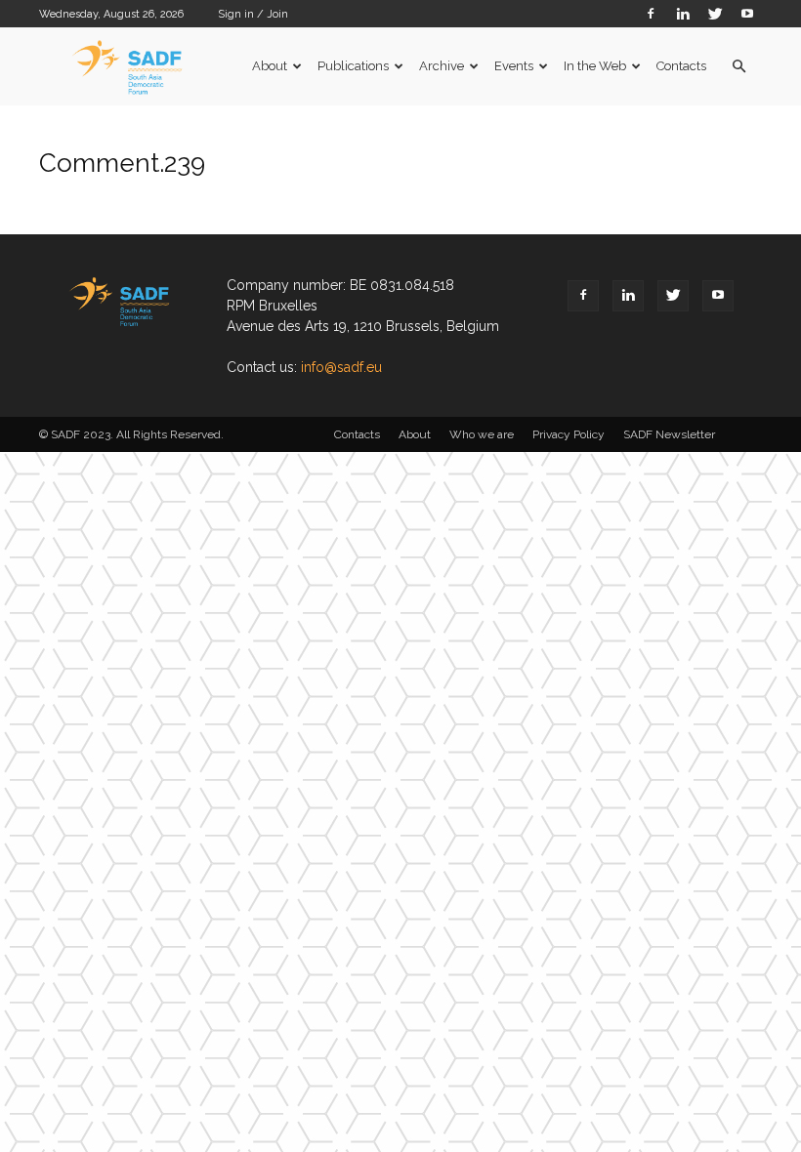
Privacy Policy (568, 434)
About (269, 66)
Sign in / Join (253, 14)
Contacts (681, 66)
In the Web (595, 66)
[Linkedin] (682, 13)
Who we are (481, 434)
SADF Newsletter (669, 434)
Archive (441, 66)
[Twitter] (715, 13)
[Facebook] (650, 13)
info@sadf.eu (341, 367)
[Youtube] (747, 13)
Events (513, 66)
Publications (353, 66)
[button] (738, 67)
